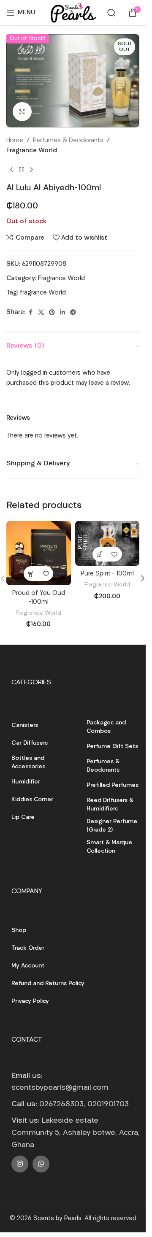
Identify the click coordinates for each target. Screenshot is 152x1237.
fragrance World (43, 293)
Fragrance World (31, 151)
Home (14, 141)
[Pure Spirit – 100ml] (107, 543)
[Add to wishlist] (45, 573)
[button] (31, 573)
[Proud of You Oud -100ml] (38, 553)
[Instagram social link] (19, 1164)
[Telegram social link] (73, 313)
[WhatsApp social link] (41, 1164)
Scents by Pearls (57, 1218)
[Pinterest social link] (51, 313)
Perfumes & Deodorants (68, 141)
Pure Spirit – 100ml (107, 574)
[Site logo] (72, 13)
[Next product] (32, 170)
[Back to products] (21, 170)
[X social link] (40, 313)
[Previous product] (11, 170)
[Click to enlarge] (22, 111)
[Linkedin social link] (62, 313)
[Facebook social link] (30, 313)
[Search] (111, 12)
